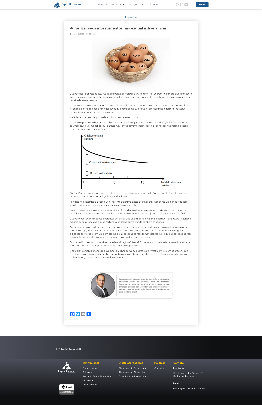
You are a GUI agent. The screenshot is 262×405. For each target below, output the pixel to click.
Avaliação (132, 5)
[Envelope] (186, 4)
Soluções (116, 5)
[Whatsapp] (177, 4)
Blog (144, 5)
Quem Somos (100, 5)
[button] (202, 4)
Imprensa (131, 17)
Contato (155, 5)
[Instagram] (181, 4)
